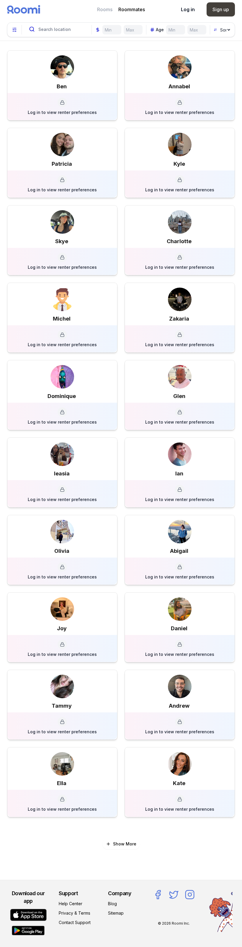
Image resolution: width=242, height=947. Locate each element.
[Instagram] (190, 895)
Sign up (220, 9)
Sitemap (116, 913)
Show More (124, 843)
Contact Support (75, 922)
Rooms (104, 9)
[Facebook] (158, 895)
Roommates (131, 9)
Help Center (70, 903)
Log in (188, 9)
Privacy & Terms (74, 913)
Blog (112, 903)
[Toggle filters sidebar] (14, 30)
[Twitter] (174, 895)
